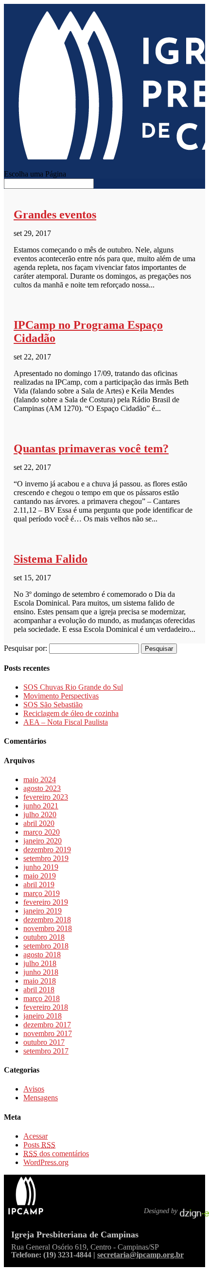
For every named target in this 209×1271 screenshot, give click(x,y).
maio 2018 (39, 981)
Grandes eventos (55, 214)
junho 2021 (40, 806)
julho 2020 (39, 814)
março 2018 (41, 998)
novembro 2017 (47, 1033)
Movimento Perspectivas (61, 696)
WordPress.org (46, 1162)
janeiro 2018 (42, 1016)
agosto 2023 (42, 788)
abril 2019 (38, 884)
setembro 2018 (46, 946)
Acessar (35, 1136)
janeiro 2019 (42, 911)
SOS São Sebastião (53, 704)
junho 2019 (40, 867)
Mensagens (40, 1097)
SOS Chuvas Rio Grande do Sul (73, 687)
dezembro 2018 (47, 919)
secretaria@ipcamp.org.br (140, 1255)
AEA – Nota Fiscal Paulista (65, 722)
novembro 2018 (47, 928)
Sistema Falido (50, 559)
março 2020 (41, 832)
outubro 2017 (44, 1042)
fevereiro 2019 (45, 902)
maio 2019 (39, 876)
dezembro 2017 (47, 1024)
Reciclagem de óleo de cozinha (71, 713)
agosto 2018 (42, 954)
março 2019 (41, 893)
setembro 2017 (46, 1051)
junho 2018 (40, 972)
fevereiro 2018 (45, 1007)
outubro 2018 (44, 937)
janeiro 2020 (42, 841)
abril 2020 (38, 823)
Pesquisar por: (25, 648)
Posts (39, 1145)
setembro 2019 (46, 858)
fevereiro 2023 (45, 797)
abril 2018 (38, 989)
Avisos (33, 1089)
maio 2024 (39, 779)
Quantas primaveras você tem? (91, 448)
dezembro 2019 (47, 849)
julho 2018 (39, 963)
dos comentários (56, 1153)
